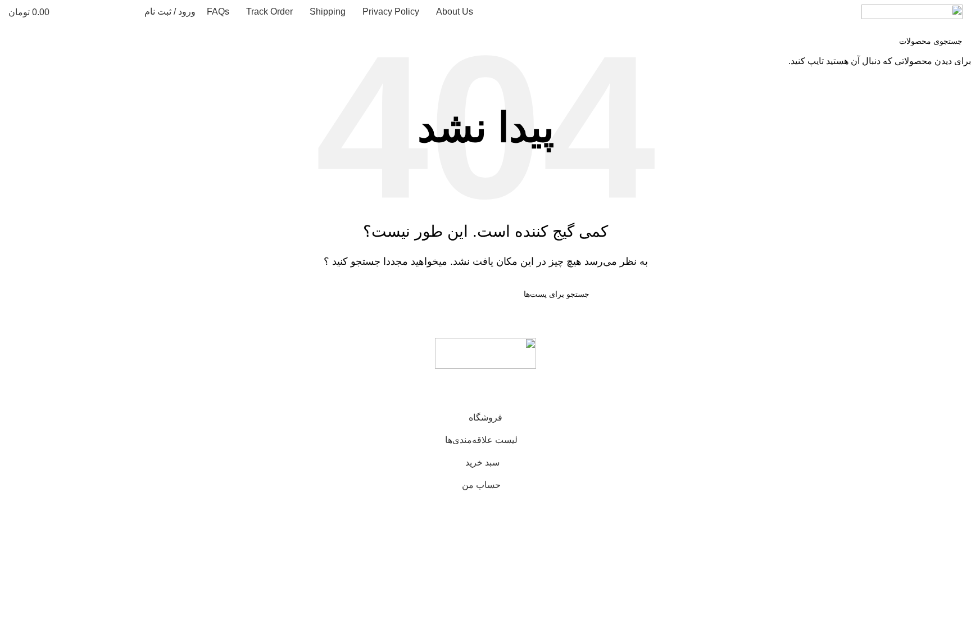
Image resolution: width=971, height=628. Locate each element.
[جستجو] (129, 12)
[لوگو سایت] (912, 11)
